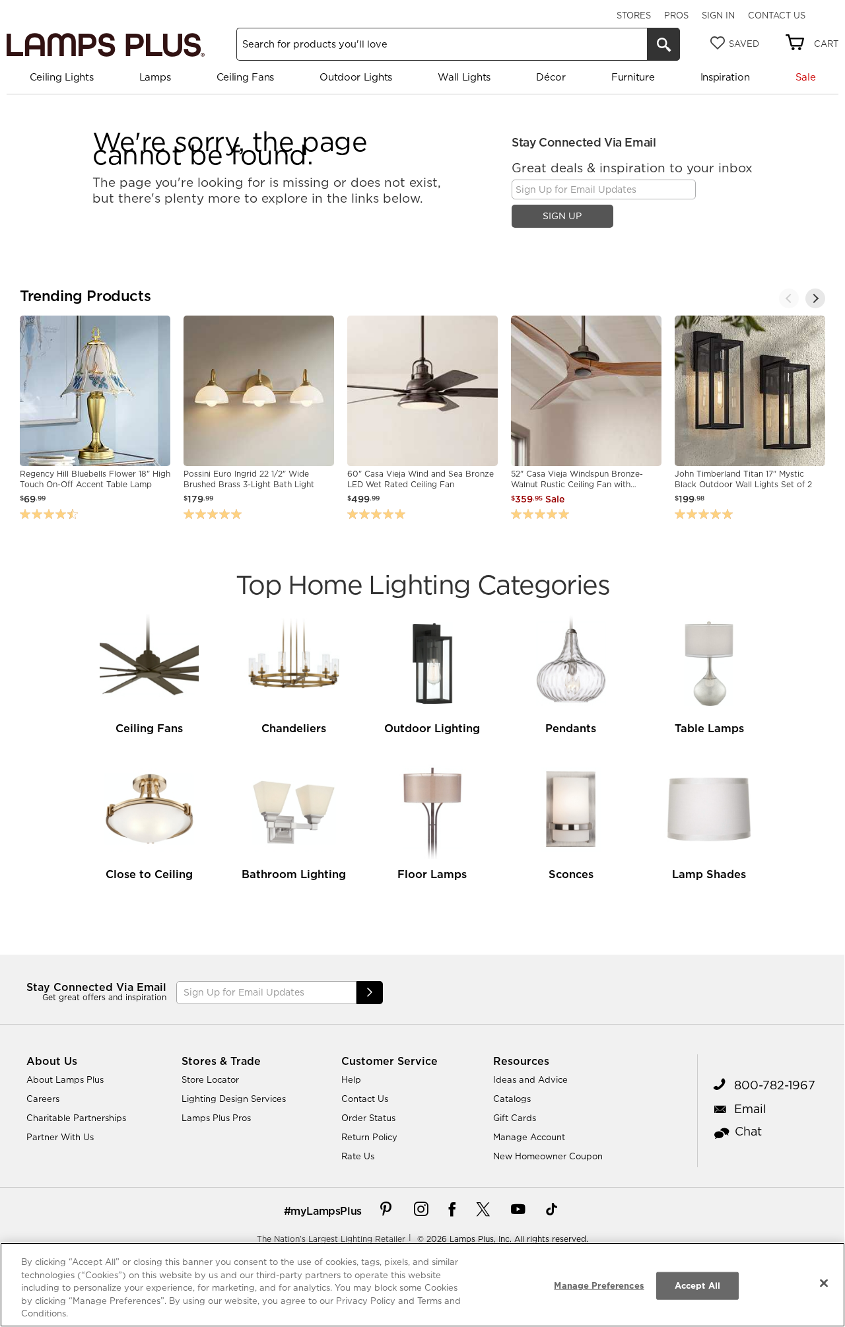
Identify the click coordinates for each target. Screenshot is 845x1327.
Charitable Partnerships (76, 1118)
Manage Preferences (599, 1285)
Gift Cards (514, 1118)
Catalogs (512, 1099)
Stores (634, 15)
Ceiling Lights (62, 77)
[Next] (815, 298)
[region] (422, 1284)
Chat (748, 1131)
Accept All (697, 1285)
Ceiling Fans (245, 77)
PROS (676, 15)
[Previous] (789, 298)
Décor (551, 77)
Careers (42, 1099)
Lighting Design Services (234, 1099)
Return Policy (369, 1137)
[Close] (823, 1283)
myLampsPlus (326, 1211)
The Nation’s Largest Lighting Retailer (331, 1238)
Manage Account (529, 1137)
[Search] (663, 44)
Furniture (632, 77)
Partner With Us (60, 1137)
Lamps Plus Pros (216, 1118)
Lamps (155, 77)
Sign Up (562, 215)
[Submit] (369, 992)
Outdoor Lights (356, 77)
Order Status (368, 1118)
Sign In (718, 15)
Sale (805, 77)
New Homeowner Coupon (548, 1156)
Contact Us (776, 15)
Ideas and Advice (530, 1079)
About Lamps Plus (65, 1079)
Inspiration (725, 77)
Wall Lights (464, 77)
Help (351, 1079)
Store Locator (210, 1079)
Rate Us (357, 1156)
